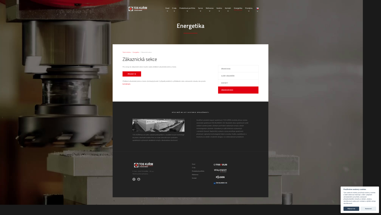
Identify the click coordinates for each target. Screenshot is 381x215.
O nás (174, 8)
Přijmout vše (351, 208)
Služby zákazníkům (227, 76)
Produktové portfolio (187, 8)
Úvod (167, 8)
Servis (200, 8)
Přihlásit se (132, 74)
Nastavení (368, 208)
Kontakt (228, 8)
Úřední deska (225, 69)
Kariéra (219, 8)
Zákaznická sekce (227, 90)
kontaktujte (126, 84)
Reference (210, 8)
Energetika (238, 8)
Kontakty (224, 83)
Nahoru (242, 183)
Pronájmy (249, 8)
